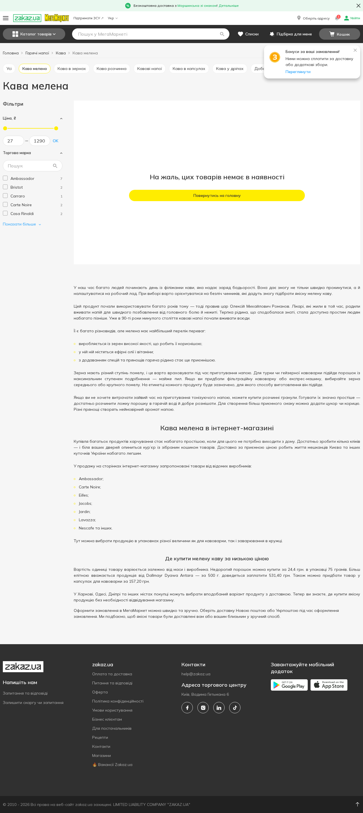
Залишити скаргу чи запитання (33, 702)
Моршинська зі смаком (197, 5)
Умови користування (112, 710)
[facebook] (187, 707)
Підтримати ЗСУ (86, 18)
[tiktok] (234, 707)
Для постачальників (112, 728)
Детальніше (229, 5)
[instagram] (203, 707)
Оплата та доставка (112, 673)
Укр (111, 18)
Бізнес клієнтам (107, 719)
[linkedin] (219, 707)
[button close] (358, 5)
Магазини (101, 755)
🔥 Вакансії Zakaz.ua (112, 764)
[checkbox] (5, 178)
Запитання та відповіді (25, 693)
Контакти (101, 746)
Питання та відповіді (112, 683)
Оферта (100, 692)
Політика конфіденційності (117, 701)
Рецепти (100, 737)
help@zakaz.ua (196, 673)
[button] (313, 18)
